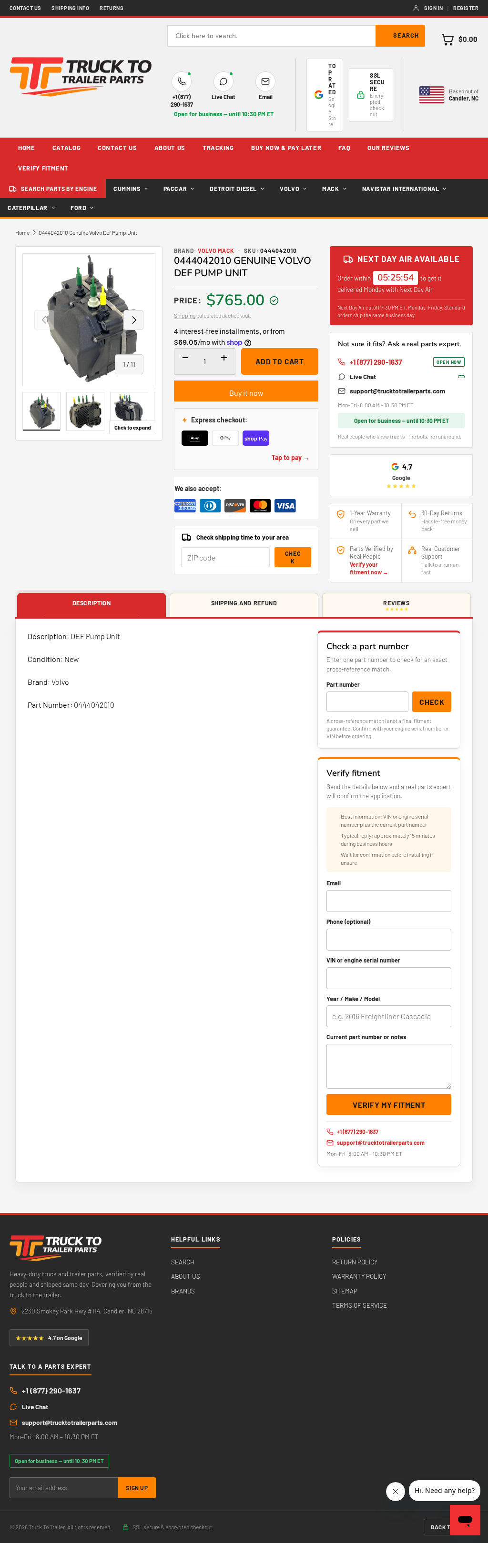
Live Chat (363, 376)
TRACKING (218, 147)
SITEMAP (344, 1291)
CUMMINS (126, 188)
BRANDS (183, 1291)
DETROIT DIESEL (233, 188)
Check (293, 557)
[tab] (91, 606)
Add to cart (279, 361)
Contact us (25, 8)
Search (406, 35)
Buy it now (246, 392)
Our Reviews (388, 147)
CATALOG (66, 147)
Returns (111, 8)
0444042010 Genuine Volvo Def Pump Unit (88, 232)
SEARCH (182, 1262)
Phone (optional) (348, 921)
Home (22, 232)
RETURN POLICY (354, 1262)
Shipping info (70, 8)
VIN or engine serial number (363, 960)
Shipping (184, 315)
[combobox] (296, 36)
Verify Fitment (43, 168)
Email (333, 883)
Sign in (433, 8)
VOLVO (289, 188)
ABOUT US (169, 147)
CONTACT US (117, 147)
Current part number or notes (366, 1037)
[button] (459, 39)
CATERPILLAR (28, 207)
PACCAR (175, 188)
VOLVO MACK (216, 250)
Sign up (137, 1487)
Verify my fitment (389, 1104)
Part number (343, 684)
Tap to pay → (291, 457)
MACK (330, 188)
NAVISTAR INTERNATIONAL (400, 188)
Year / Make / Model (353, 998)
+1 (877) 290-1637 (405, 362)
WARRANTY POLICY (359, 1276)
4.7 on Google (49, 1337)
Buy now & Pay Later (286, 147)
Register (465, 8)
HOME (26, 147)
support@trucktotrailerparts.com (397, 391)
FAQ (344, 147)
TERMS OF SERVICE (359, 1305)
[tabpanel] (244, 900)
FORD (79, 207)
